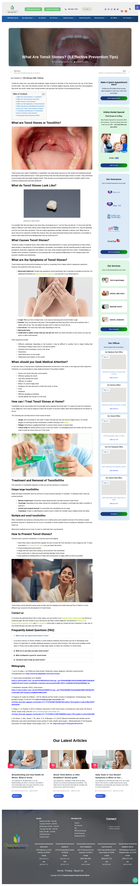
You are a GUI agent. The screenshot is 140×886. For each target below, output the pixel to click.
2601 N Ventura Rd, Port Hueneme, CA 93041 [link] (114, 466)
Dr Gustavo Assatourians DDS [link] (20, 790)
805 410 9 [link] (126, 864)
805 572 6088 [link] (86, 864)
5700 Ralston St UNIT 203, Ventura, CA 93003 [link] (114, 405)
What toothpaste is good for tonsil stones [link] (31, 655)
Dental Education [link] (99, 18)
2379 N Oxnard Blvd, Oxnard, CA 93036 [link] (113, 436)
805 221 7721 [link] (65, 864)
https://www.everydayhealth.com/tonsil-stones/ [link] (43, 674)
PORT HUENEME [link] (86, 847)
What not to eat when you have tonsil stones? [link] (32, 651)
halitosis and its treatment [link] (44, 274)
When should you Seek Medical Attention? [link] (31, 106)
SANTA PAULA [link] (107, 847)
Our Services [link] (53, 18)
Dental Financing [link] (79, 833)
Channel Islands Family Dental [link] (44, 844)
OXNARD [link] (64, 847)
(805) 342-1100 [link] (114, 439)
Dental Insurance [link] (68, 18)
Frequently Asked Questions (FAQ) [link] (28, 115)
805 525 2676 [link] (107, 864)
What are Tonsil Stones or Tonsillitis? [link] (29, 97)
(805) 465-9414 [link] (114, 408)
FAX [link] (44, 861)
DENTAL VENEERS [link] (117, 320)
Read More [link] (16, 796)
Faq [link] (75, 828)
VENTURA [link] (44, 847)
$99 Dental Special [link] (12, 18)
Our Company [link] (127, 18)
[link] (137, 7)
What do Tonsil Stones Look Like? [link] (28, 99)
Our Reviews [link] (42, 18)
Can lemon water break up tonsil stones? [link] (30, 660)
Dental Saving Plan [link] (85, 18)
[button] (52, 636)
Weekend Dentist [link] (79, 836)
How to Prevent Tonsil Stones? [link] (27, 113)
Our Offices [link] (113, 18)
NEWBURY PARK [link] (127, 847)
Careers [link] (76, 823)
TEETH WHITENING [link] (117, 280)
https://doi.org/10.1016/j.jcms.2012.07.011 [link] (68, 723)
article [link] (66, 422)
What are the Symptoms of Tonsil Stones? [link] (31, 104)
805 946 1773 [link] (44, 864)
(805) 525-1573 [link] (114, 503)
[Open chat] (135, 880)
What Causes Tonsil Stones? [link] (26, 101)
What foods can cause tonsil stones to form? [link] (32, 636)
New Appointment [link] (27, 18)
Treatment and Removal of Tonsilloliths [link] (30, 111)
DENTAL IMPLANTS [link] (117, 293)
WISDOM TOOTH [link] (116, 307)
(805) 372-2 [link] (126, 858)
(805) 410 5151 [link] (114, 377)
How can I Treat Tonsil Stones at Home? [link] (30, 108)
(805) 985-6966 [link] (114, 470)
